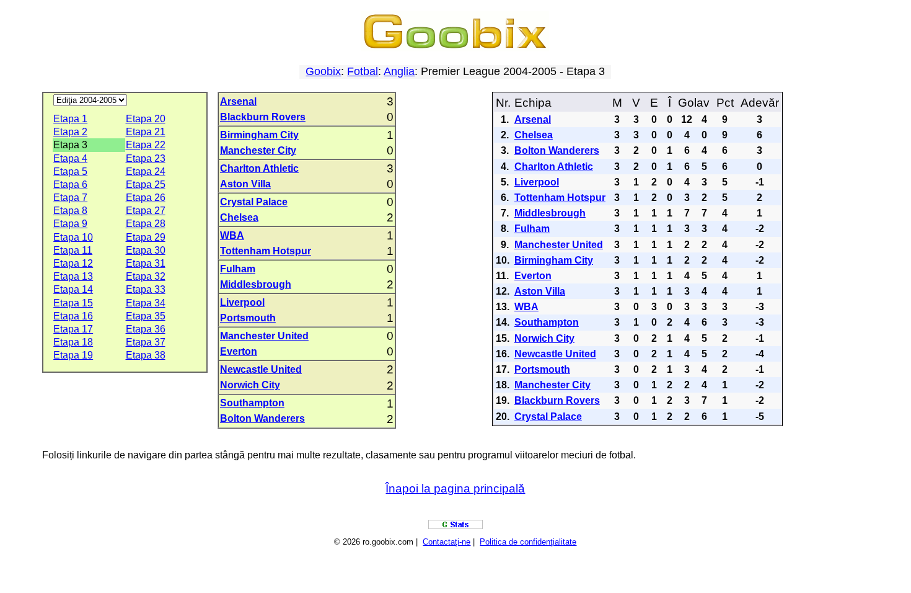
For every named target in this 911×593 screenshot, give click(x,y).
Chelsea (239, 217)
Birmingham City (259, 135)
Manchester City (258, 150)
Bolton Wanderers (262, 418)
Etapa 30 (145, 250)
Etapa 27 (145, 210)
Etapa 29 (145, 237)
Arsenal (238, 101)
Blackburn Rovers (263, 117)
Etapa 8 (70, 210)
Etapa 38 (145, 355)
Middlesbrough (255, 284)
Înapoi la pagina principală (455, 488)
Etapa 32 (145, 276)
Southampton (252, 403)
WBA (232, 235)
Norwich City (250, 385)
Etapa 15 (73, 303)
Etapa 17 (73, 329)
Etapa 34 (145, 303)
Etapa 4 (70, 158)
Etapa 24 (145, 171)
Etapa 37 (145, 342)
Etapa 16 (73, 316)
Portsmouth (248, 318)
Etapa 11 (72, 250)
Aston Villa (245, 184)
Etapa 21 (145, 132)
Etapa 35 (145, 316)
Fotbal (362, 71)
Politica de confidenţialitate (528, 541)
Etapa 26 (145, 197)
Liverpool (242, 302)
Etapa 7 (70, 197)
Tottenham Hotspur (265, 251)
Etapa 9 (70, 223)
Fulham (237, 269)
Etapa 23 (145, 158)
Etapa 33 (145, 289)
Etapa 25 (145, 184)
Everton (238, 351)
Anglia (399, 71)
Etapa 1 (70, 119)
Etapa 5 (70, 171)
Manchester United (264, 336)
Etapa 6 (70, 184)
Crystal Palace (254, 202)
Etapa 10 (73, 237)
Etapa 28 (145, 223)
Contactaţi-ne (446, 541)
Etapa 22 (145, 145)
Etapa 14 (73, 289)
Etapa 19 (73, 355)
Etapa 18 (73, 342)
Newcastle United (261, 369)
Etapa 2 (70, 132)
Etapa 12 (73, 263)
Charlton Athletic (259, 168)
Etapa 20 (145, 119)
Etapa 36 (145, 329)
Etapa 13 (73, 276)
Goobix (323, 71)
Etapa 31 (145, 263)
